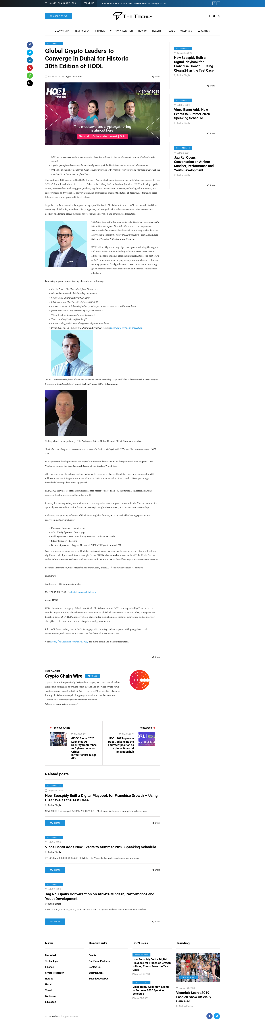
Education (204, 30)
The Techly (53, 1016)
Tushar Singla (183, 75)
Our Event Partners (99, 961)
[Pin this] (30, 68)
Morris (186, 1006)
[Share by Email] (30, 83)
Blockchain (62, 30)
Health (156, 30)
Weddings (186, 30)
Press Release (54, 43)
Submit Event (60, 16)
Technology (82, 30)
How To (142, 30)
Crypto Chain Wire (73, 76)
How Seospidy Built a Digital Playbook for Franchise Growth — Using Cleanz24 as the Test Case (194, 64)
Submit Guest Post (99, 978)
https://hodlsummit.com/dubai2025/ (69, 641)
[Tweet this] (30, 53)
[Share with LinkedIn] (30, 60)
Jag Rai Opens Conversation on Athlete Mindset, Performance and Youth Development (194, 164)
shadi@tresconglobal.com (83, 592)
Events (92, 955)
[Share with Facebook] (30, 45)
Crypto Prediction (121, 30)
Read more (55, 823)
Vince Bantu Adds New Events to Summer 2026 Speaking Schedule (192, 114)
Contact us (94, 967)
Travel (170, 30)
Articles (92, 676)
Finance (100, 30)
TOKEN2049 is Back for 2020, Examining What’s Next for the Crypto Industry (134, 3)
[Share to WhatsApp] (30, 75)
